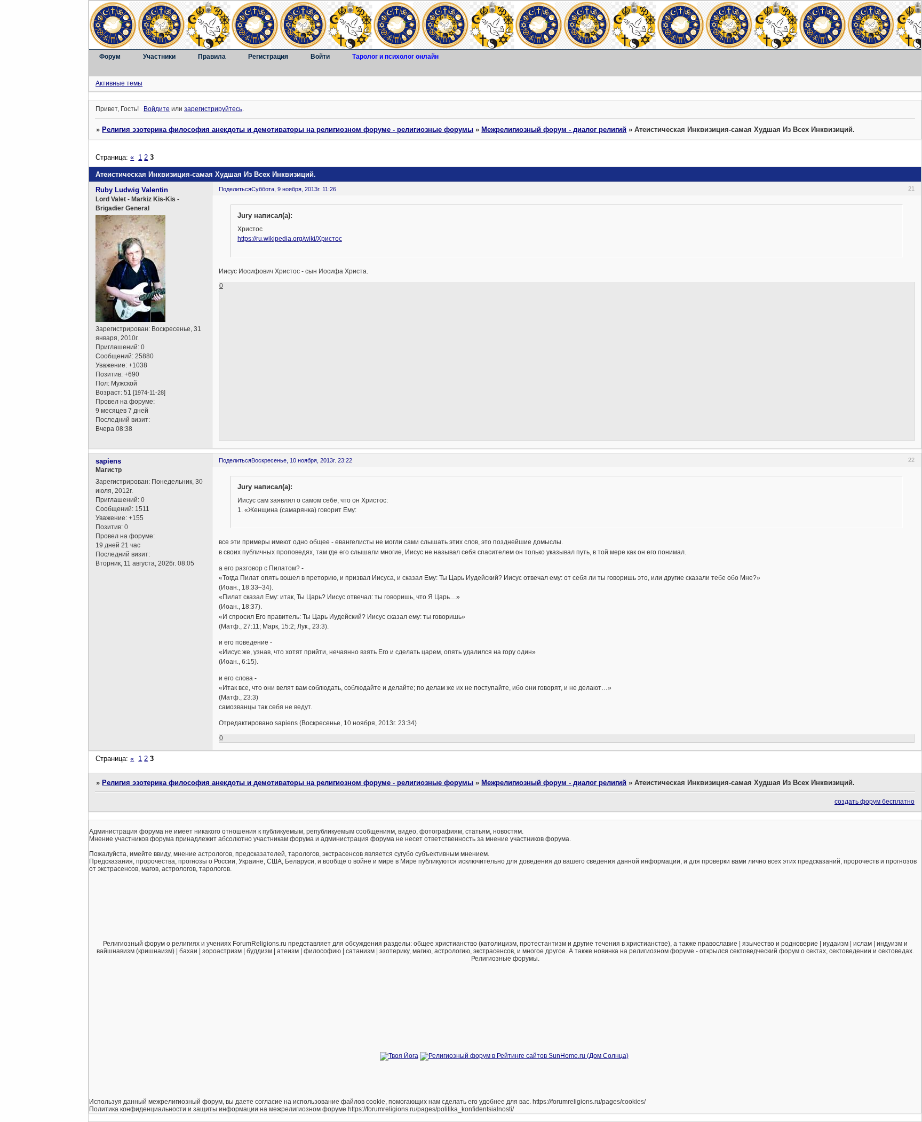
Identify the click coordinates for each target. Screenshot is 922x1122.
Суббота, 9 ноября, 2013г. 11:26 (293, 189)
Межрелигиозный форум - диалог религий (553, 129)
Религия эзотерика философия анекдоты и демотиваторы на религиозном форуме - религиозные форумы (287, 129)
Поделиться (235, 189)
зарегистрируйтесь (213, 109)
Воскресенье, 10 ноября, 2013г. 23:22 (301, 460)
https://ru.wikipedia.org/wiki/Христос (289, 238)
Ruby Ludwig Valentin (132, 190)
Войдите (157, 109)
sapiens (108, 461)
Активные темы (119, 83)
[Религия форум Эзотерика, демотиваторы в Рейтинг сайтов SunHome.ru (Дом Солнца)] (524, 1056)
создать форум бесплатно (874, 801)
